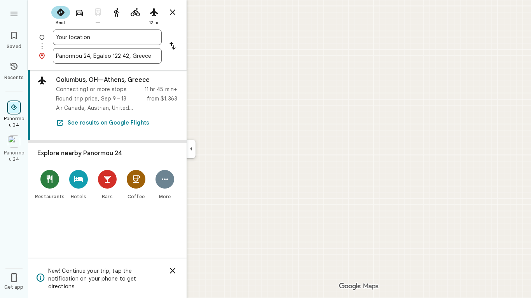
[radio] (60, 15)
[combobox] (107, 37)
